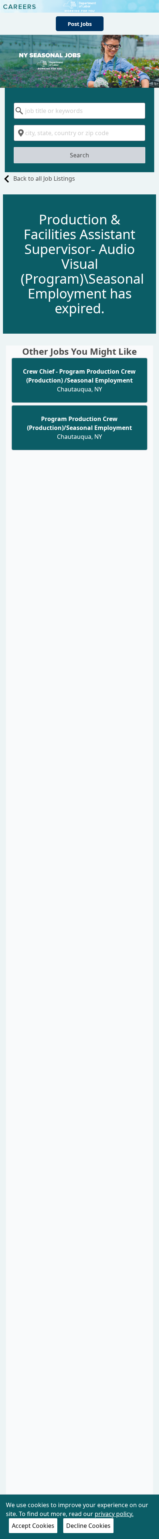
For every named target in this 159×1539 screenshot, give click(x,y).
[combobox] (79, 111)
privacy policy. (114, 1514)
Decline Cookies (88, 1526)
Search (79, 155)
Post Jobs (80, 23)
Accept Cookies (33, 1526)
